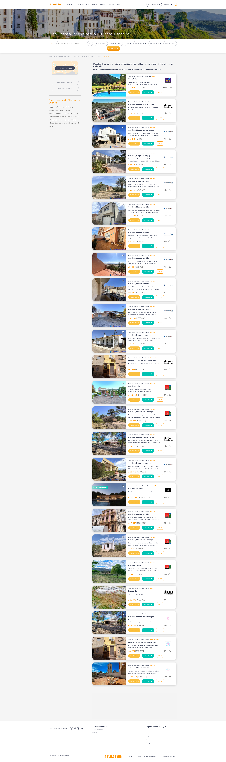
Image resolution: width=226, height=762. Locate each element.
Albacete (147, 102)
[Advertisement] (65, 143)
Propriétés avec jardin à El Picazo (63, 120)
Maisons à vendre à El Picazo (61, 107)
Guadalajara (148, 76)
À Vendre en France (115, 4)
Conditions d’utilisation (150, 756)
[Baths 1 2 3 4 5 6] (128, 43)
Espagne (130, 76)
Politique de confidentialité (134, 756)
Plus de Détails (134, 92)
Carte (160, 92)
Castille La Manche (139, 76)
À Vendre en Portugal (99, 4)
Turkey (148, 743)
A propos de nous (97, 730)
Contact (94, 733)
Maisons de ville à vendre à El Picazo (64, 117)
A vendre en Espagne (82, 4)
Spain (147, 740)
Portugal (148, 737)
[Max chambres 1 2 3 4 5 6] (116, 43)
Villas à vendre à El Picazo (60, 110)
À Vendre (70, 4)
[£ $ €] (90, 43)
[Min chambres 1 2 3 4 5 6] (101, 43)
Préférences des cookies (169, 756)
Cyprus (148, 731)
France (148, 734)
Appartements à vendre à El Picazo (64, 114)
